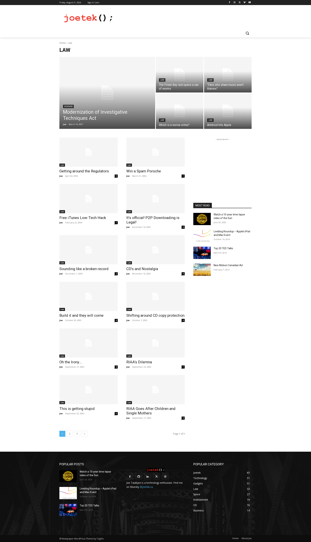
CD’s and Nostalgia (142, 269)
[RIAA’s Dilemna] (155, 343)
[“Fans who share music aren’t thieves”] (228, 74)
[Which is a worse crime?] (179, 111)
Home (62, 42)
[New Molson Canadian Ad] (202, 270)
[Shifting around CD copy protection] (155, 296)
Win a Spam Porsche (143, 171)
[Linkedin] (147, 476)
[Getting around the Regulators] (88, 152)
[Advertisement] (182, 18)
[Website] (165, 476)
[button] (247, 33)
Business (68, 106)
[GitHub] (138, 476)
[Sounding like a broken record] (88, 249)
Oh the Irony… (70, 362)
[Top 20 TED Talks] (202, 253)
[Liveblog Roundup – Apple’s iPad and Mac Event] (202, 236)
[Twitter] (240, 3)
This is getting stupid (77, 408)
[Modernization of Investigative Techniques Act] (107, 93)
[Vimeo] (244, 3)
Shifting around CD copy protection (155, 315)
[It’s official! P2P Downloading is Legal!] (155, 198)
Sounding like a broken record (84, 269)
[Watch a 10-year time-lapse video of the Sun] (202, 219)
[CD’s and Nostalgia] (155, 249)
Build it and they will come (81, 315)
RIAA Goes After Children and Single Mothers (150, 410)
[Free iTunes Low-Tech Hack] (88, 198)
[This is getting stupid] (88, 389)
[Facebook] (229, 3)
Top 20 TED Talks (223, 248)
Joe (61, 176)
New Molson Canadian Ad (228, 265)
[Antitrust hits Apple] (228, 111)
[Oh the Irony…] (88, 343)
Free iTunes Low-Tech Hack (82, 218)
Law (162, 80)
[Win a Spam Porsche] (155, 152)
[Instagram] (235, 3)
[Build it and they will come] (88, 296)
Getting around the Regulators (84, 171)
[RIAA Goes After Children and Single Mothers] (155, 389)
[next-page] (85, 434)
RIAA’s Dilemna (139, 362)
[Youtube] (249, 3)
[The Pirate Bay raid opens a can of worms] (179, 74)
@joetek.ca (146, 487)
